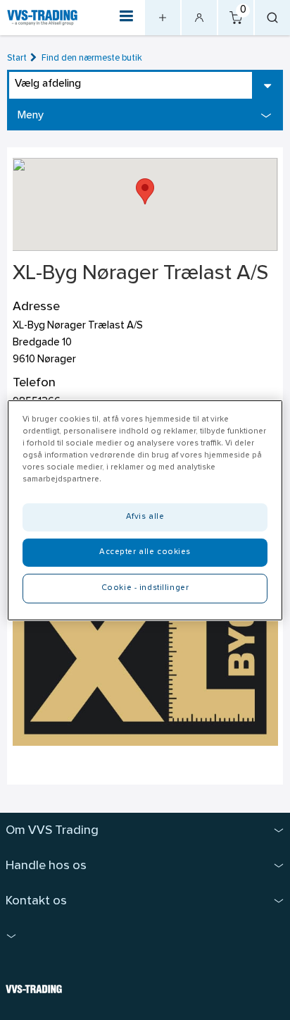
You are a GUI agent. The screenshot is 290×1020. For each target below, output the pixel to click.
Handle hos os (46, 866)
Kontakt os (36, 901)
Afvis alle (145, 516)
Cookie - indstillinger (145, 587)
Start (17, 58)
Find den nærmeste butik (92, 58)
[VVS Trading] (42, 17)
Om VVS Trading (52, 830)
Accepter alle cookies (145, 551)
